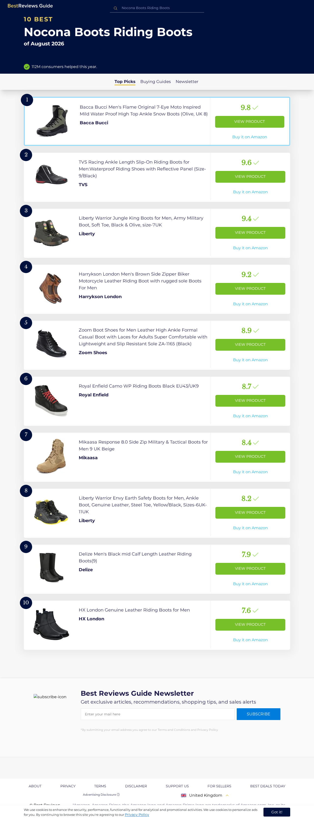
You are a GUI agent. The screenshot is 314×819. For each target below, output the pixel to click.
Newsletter (187, 81)
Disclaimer (136, 786)
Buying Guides (155, 81)
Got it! (276, 812)
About (35, 786)
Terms (100, 786)
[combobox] (157, 8)
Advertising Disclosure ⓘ (101, 794)
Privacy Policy (137, 814)
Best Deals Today (267, 786)
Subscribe (258, 714)
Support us (177, 786)
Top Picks (125, 81)
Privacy (68, 786)
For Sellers (219, 786)
